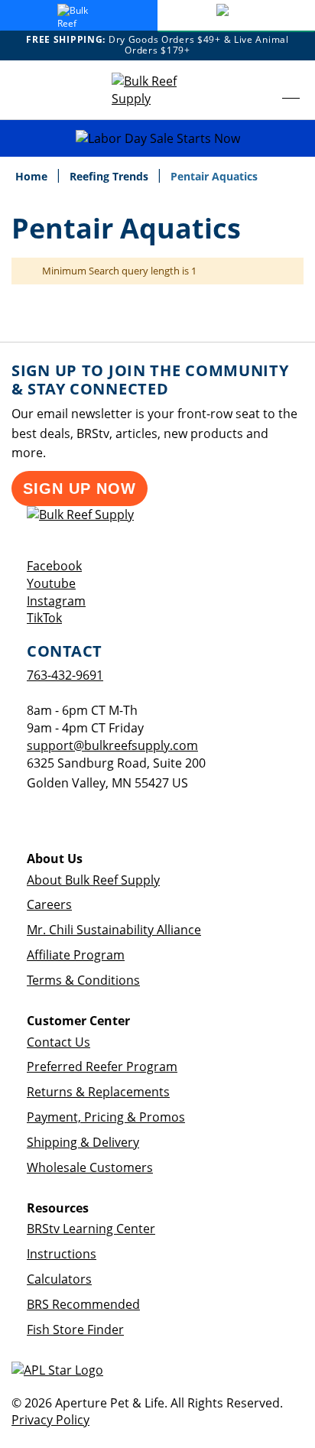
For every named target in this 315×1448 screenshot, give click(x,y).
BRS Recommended (83, 1304)
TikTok (44, 617)
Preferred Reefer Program (102, 1066)
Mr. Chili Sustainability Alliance (114, 929)
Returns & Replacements (98, 1091)
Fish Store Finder (75, 1329)
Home (32, 176)
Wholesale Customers (90, 1167)
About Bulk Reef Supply (93, 880)
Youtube (51, 583)
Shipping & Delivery (83, 1142)
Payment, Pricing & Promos (106, 1117)
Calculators (59, 1279)
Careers (49, 904)
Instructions (61, 1253)
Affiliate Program (76, 954)
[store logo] (157, 90)
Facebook (54, 565)
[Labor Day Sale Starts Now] (157, 139)
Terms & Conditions (83, 980)
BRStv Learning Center (91, 1228)
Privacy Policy (50, 1419)
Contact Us (58, 1042)
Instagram (56, 601)
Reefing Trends (110, 176)
